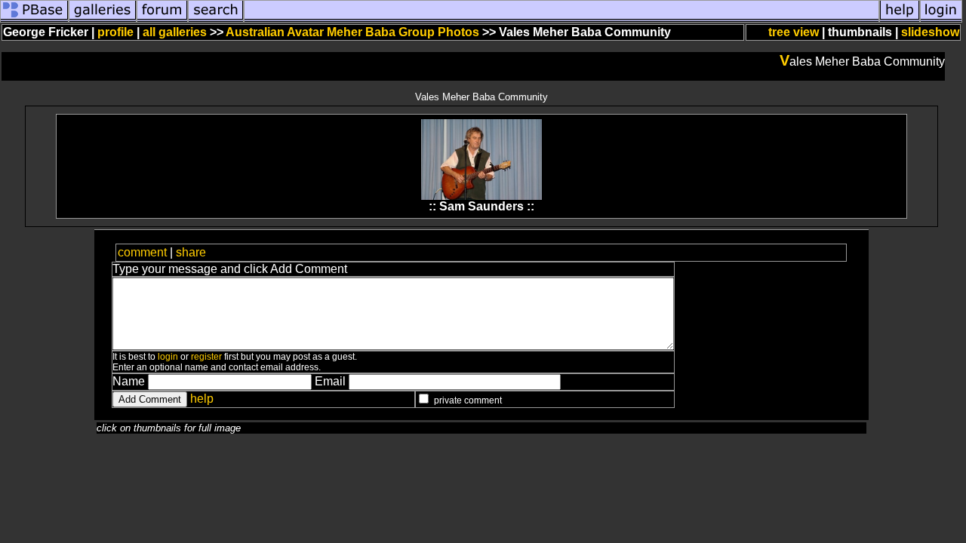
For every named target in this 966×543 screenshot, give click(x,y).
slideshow (930, 32)
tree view (793, 32)
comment (142, 252)
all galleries (175, 32)
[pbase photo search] (216, 17)
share (191, 252)
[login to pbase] (941, 17)
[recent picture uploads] (102, 17)
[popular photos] (561, 17)
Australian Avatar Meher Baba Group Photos (352, 32)
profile (115, 32)
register (206, 356)
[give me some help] (899, 17)
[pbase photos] (34, 17)
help (202, 398)
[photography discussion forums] (162, 17)
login (168, 356)
